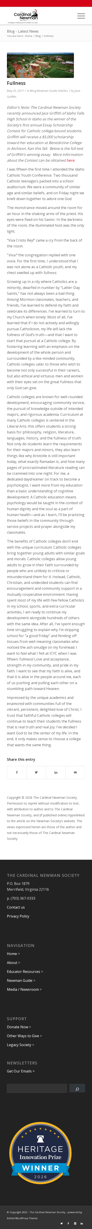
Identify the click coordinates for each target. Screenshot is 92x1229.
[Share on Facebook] (17, 772)
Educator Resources (23, 971)
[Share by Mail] (75, 772)
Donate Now (17, 1026)
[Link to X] (61, 1223)
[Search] (77, 1088)
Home (12, 953)
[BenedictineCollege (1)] (40, 65)
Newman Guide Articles (52, 91)
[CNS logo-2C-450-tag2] (38, 16)
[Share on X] (36, 772)
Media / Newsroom (23, 989)
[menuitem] (79, 16)
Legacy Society (19, 1044)
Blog (33, 91)
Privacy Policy (18, 916)
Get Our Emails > (21, 1071)
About (12, 962)
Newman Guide (19, 980)
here (70, 160)
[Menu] (79, 16)
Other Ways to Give (23, 1035)
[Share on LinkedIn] (55, 772)
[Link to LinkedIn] (81, 1223)
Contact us (16, 907)
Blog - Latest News (23, 31)
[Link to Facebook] (68, 1223)
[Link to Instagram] (75, 1223)
